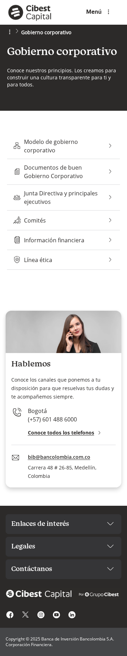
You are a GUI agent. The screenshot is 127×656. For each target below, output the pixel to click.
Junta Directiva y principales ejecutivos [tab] (63, 197)
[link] (34, 12)
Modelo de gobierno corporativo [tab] (63, 146)
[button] (65, 432)
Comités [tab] (63, 220)
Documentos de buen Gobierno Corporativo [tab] (63, 172)
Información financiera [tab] (63, 240)
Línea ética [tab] (63, 259)
